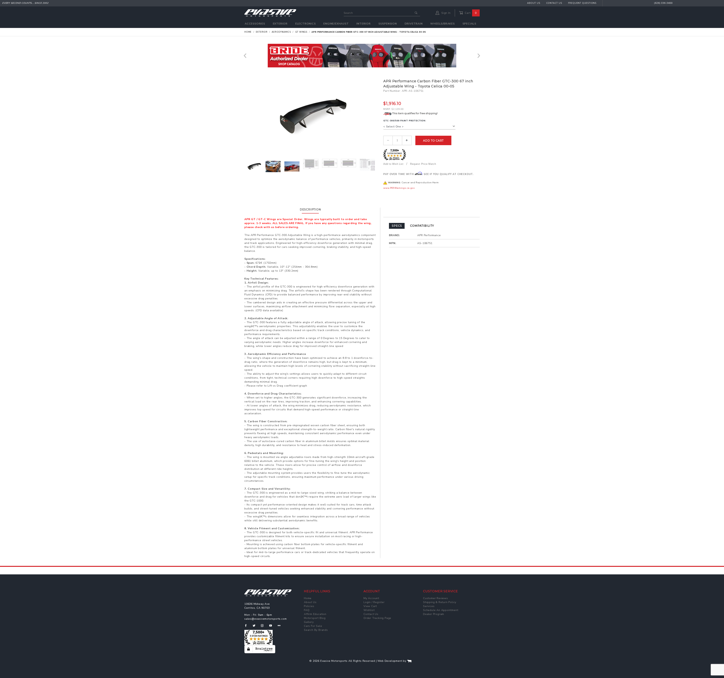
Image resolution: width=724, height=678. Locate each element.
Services (428, 606)
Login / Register (374, 602)
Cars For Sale (313, 626)
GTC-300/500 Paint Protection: (404, 120)
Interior (363, 23)
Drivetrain (414, 23)
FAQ (306, 610)
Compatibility (422, 225)
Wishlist (369, 610)
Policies (309, 606)
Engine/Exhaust (336, 23)
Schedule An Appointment (440, 610)
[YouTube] (272, 627)
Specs (397, 225)
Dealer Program (433, 614)
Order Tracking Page (377, 618)
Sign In (445, 13)
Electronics (305, 23)
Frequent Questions (582, 3)
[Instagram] (264, 627)
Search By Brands (316, 630)
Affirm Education (315, 614)
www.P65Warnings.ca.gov (399, 188)
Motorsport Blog (315, 618)
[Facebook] (247, 627)
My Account (371, 598)
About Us (533, 3)
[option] (362, 55)
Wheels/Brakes (442, 23)
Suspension (387, 23)
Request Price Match (423, 164)
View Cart (370, 606)
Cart (470, 13)
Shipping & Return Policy (439, 602)
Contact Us (554, 3)
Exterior (280, 23)
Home (307, 598)
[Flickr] (281, 627)
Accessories (255, 23)
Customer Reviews (435, 598)
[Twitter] (255, 627)
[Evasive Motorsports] (270, 13)
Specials (469, 23)
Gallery (309, 622)
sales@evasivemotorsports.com (265, 619)
